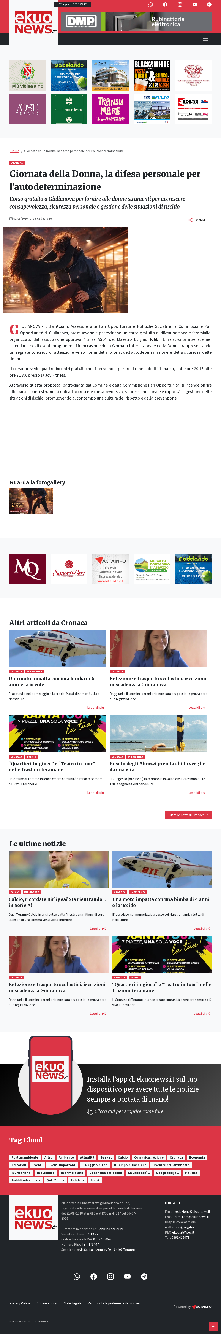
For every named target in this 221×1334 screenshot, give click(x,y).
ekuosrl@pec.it (183, 1232)
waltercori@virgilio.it (181, 1227)
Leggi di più (95, 707)
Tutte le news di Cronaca (186, 815)
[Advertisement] (110, 440)
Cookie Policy (47, 1303)
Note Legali (72, 1303)
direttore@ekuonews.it (192, 1217)
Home (14, 151)
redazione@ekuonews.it (192, 1211)
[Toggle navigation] (205, 38)
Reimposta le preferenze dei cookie (114, 1303)
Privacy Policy (19, 1303)
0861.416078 (180, 1237)
